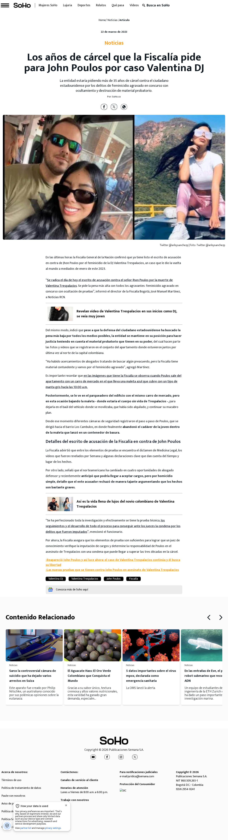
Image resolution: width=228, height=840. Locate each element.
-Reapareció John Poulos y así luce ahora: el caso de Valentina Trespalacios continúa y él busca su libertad (113, 562)
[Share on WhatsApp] (124, 107)
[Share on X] (114, 107)
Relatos (101, 5)
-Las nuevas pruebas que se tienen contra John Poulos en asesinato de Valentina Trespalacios (112, 570)
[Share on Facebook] (104, 107)
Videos (134, 5)
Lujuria (67, 5)
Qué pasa (118, 5)
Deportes (84, 5)
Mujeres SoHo (48, 5)
